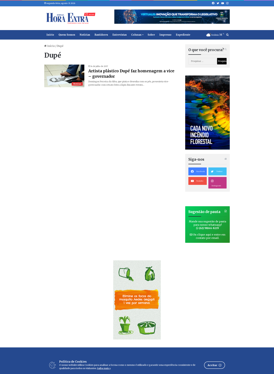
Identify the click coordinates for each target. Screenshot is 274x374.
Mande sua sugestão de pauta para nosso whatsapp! (207, 225)
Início (50, 34)
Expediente (183, 34)
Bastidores (101, 34)
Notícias (85, 34)
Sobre (151, 34)
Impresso (165, 34)
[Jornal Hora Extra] (70, 18)
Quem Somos (67, 34)
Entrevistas (119, 34)
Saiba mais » (104, 368)
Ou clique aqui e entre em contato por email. (208, 236)
